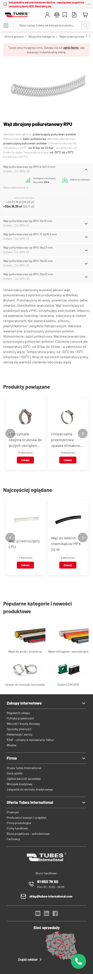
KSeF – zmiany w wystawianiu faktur (30, 740)
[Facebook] (55, 914)
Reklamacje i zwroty (19, 734)
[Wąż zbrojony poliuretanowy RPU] (46, 87)
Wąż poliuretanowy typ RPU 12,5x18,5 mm (30, 234)
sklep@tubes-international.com (50, 896)
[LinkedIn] (46, 914)
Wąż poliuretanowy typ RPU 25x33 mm (28, 274)
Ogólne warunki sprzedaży (24, 778)
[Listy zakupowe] (64, 15)
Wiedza (11, 745)
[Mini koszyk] (85, 15)
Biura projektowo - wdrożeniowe (28, 833)
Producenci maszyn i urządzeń (26, 817)
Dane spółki (14, 773)
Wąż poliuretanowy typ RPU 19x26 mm (28, 261)
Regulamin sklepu (18, 713)
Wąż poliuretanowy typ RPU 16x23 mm (28, 247)
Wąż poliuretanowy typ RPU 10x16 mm (27, 221)
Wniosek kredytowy (19, 784)
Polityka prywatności (20, 718)
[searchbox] (47, 25)
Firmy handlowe (17, 828)
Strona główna (14, 36)
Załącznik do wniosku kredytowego (30, 789)
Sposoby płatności (19, 729)
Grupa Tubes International (24, 768)
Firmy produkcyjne (19, 823)
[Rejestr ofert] (74, 15)
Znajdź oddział (28, 959)
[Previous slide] (10, 433)
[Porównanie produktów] (57, 15)
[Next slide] (83, 433)
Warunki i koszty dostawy (23, 723)
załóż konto (71, 47)
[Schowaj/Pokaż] (86, 170)
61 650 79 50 (47, 881)
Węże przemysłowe (71, 36)
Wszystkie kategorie (41, 36)
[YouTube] (37, 914)
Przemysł (13, 812)
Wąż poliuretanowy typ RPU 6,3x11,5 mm (29, 166)
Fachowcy (13, 839)
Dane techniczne (14, 187)
